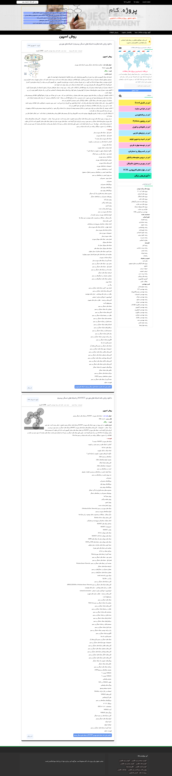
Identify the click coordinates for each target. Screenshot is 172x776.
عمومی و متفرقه (145, 258)
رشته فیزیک (144, 253)
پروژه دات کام (142, 773)
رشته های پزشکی (142, 276)
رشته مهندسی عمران (141, 302)
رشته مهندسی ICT (142, 289)
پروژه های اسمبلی (142, 193)
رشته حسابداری (143, 222)
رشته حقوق (144, 224)
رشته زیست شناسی (142, 248)
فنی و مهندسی (146, 284)
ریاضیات (145, 255)
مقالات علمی (143, 281)
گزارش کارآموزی (142, 279)
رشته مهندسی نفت (142, 320)
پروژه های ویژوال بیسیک (140, 206)
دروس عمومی (143, 271)
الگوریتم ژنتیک (130, 767)
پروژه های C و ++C (142, 191)
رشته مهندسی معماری (141, 315)
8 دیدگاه (29, 388)
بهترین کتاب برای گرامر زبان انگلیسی (137, 770)
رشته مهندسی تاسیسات (141, 294)
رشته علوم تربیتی (142, 235)
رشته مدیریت (143, 237)
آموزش (142, 103)
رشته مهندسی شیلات (141, 297)
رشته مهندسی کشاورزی (141, 309)
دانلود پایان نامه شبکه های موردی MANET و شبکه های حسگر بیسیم (84, 398)
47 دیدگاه (30, 736)
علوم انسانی (146, 217)
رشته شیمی (144, 250)
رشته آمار (144, 245)
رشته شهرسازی (143, 230)
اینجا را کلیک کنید (139, 82)
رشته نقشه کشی (142, 322)
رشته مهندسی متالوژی (141, 312)
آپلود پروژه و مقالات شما (142, 32)
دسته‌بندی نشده (145, 214)
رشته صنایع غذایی (142, 286)
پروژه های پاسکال (142, 196)
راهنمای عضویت (127, 32)
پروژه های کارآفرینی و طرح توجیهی (138, 263)
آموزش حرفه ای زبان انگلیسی (139, 760)
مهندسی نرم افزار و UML (140, 212)
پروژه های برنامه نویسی (143, 188)
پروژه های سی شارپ (141, 204)
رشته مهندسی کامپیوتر (141, 307)
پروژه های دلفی (143, 199)
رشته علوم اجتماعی (142, 232)
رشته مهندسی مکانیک (141, 317)
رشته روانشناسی (143, 227)
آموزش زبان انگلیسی (124, 760)
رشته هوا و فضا (143, 325)
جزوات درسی (143, 268)
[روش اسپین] (33, 77)
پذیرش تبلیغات (113, 32)
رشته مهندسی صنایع (142, 299)
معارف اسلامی (143, 240)
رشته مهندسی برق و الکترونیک (139, 291)
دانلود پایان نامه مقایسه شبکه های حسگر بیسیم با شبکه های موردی (85, 44)
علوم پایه (147, 242)
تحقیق (145, 266)
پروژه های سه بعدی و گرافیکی (139, 201)
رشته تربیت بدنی (143, 273)
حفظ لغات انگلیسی (122, 770)
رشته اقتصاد (144, 219)
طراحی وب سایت (142, 209)
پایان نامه (145, 261)
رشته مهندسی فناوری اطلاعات (139, 304)
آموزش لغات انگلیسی (141, 764)
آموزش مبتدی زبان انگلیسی (127, 764)
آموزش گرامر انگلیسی (140, 767)
